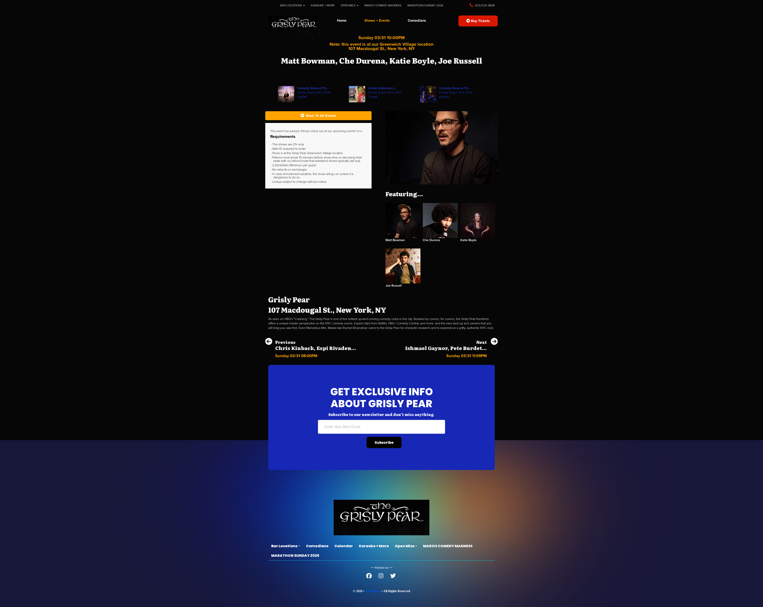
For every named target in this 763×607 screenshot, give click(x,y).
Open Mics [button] (348, 5)
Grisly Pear (373, 591)
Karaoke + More (323, 5)
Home (342, 20)
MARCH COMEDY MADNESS (383, 5)
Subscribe (384, 442)
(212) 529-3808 (484, 5)
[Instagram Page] (381, 577)
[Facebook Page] (369, 577)
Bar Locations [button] (291, 5)
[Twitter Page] (393, 577)
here (359, 131)
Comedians (417, 20)
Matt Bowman (395, 240)
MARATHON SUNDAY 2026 (425, 5)
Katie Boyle (468, 240)
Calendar (343, 545)
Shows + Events (377, 20)
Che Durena (431, 240)
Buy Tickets (480, 21)
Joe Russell (393, 286)
